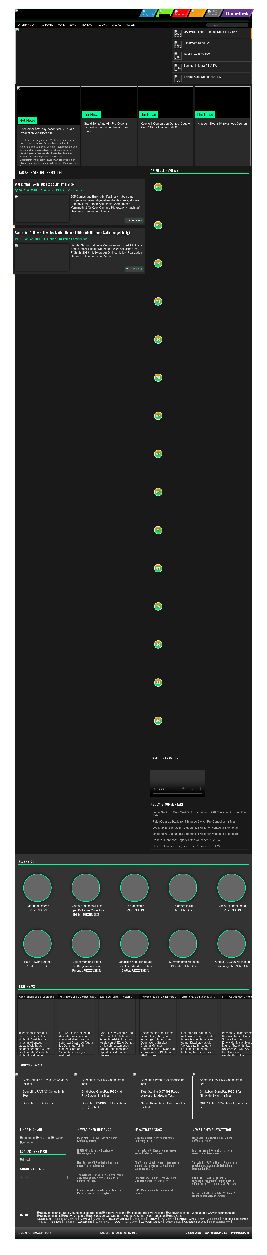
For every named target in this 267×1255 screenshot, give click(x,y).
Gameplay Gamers (66, 1218)
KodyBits (69, 1221)
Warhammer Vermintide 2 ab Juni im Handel (44, 184)
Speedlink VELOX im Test (39, 1103)
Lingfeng (158, 833)
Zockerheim (85, 1221)
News (72, 25)
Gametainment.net (195, 1221)
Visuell (130, 25)
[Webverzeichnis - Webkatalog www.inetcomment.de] (201, 1212)
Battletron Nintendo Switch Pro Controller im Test (203, 821)
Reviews (102, 25)
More (61, 25)
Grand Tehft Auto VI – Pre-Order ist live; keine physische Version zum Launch (106, 127)
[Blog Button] (175, 1215)
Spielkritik (213, 1218)
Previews (86, 25)
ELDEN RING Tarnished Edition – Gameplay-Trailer (95, 1151)
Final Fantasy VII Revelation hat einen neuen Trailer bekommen (97, 1164)
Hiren (135, 1232)
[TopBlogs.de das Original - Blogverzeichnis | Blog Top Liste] (125, 1215)
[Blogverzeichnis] (114, 1212)
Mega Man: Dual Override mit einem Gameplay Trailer (97, 1139)
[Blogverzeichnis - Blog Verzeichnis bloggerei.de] (69, 1212)
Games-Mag (44, 1218)
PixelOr (152, 1218)
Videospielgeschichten (235, 1218)
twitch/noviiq (102, 1221)
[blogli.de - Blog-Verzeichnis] (146, 1212)
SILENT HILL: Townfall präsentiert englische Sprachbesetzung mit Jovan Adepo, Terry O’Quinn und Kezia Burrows (214, 1181)
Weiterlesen (134, 220)
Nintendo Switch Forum (190, 1218)
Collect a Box (173, 1221)
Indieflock (55, 1221)
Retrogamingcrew (219, 1221)
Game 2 (85, 1218)
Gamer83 (98, 1218)
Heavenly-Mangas (118, 1218)
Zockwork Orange (151, 1221)
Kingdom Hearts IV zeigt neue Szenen (222, 123)
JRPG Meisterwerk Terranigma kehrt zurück (155, 1191)
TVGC (116, 1221)
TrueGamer (167, 1218)
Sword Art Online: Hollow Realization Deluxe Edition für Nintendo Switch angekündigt (72, 232)
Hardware (47, 25)
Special (116, 25)
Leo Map (158, 827)
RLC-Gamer (131, 1221)
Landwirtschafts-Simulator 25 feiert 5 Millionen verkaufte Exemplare (99, 1191)
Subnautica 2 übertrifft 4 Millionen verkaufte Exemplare (203, 827)
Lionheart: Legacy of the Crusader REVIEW (192, 840)
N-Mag (42, 1221)
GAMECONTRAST (40, 1232)
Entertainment (26, 25)
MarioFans (138, 1218)
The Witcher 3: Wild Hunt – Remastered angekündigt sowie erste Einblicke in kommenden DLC (100, 1178)
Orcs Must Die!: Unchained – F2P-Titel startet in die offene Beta (200, 814)
